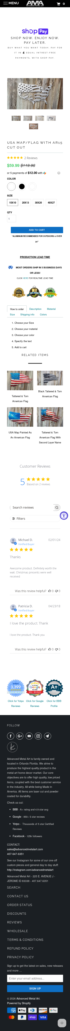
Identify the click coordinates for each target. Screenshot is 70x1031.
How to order (17, 309)
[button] (35, 173)
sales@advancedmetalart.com (25, 849)
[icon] (11, 735)
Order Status (19, 905)
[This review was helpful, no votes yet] (49, 591)
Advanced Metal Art (28, 998)
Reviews (14, 922)
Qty (9, 212)
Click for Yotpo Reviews (16, 703)
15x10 (12, 202)
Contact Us (17, 896)
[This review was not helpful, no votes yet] (56, 591)
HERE (25, 278)
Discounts (16, 913)
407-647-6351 (15, 854)
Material (51, 309)
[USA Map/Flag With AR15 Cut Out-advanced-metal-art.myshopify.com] (35, 93)
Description (35, 309)
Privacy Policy (20, 957)
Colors (43, 314)
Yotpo (16, 824)
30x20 (38, 202)
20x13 (25, 202)
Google (17, 816)
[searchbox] (31, 507)
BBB (15, 809)
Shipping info (27, 314)
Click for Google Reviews (34, 703)
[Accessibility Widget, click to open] (64, 515)
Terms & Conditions (25, 940)
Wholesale (17, 931)
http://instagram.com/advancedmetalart (30, 870)
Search (13, 887)
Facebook (18, 836)
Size (12, 314)
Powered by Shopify (19, 1003)
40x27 (51, 202)
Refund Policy (20, 948)
